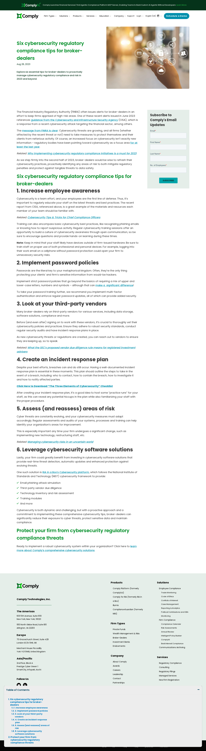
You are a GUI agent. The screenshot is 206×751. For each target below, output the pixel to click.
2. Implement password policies (31, 711)
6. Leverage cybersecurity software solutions (28, 732)
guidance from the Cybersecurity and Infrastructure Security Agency (74, 120)
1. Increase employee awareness (31, 707)
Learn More (181, 5)
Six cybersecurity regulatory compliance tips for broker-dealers (26, 702)
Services (90, 16)
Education (104, 16)
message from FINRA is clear (40, 130)
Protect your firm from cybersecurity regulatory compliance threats (25, 740)
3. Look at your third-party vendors (28, 715)
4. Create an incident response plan (31, 721)
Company (119, 16)
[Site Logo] (28, 16)
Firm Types (49, 16)
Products (77, 16)
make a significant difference (114, 285)
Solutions (63, 16)
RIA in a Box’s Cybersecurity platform (65, 472)
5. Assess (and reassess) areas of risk (32, 727)
